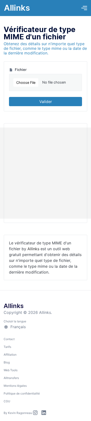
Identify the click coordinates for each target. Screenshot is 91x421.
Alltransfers (11, 378)
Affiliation (10, 354)
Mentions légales (15, 385)
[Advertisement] (45, 173)
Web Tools (10, 370)
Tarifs (7, 347)
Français (17, 326)
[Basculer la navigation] (84, 8)
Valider (45, 101)
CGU (7, 401)
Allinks (17, 8)
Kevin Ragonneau (20, 413)
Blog (7, 362)
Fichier (20, 70)
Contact (9, 339)
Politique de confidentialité (22, 393)
